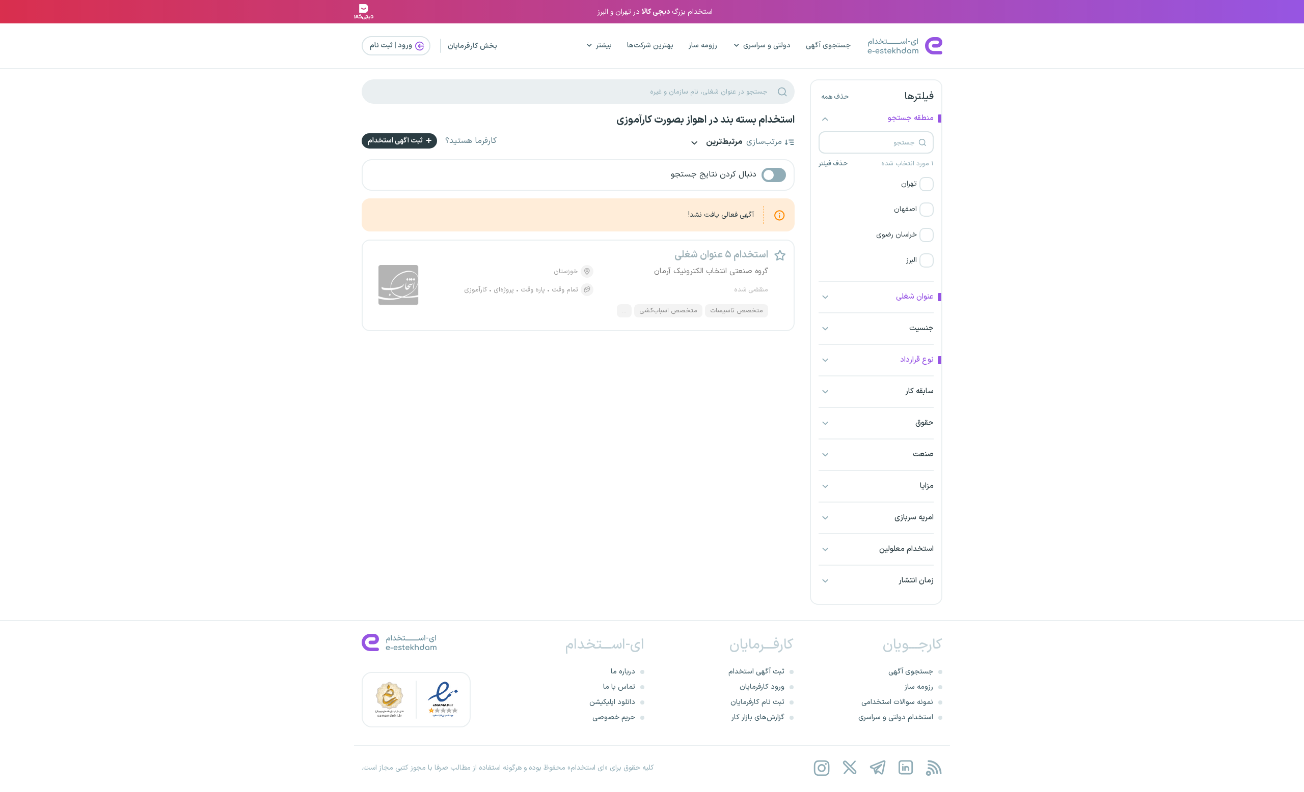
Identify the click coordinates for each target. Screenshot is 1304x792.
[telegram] (877, 768)
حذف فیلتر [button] (833, 164)
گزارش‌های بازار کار (757, 717)
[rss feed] (933, 768)
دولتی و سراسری (767, 45)
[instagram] (821, 768)
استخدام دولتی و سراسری (895, 717)
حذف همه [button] (835, 97)
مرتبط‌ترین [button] (723, 142)
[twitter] (849, 768)
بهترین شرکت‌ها (650, 45)
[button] (876, 184)
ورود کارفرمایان (762, 687)
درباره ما (623, 671)
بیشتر (604, 45)
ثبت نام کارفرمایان (757, 702)
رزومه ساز (703, 45)
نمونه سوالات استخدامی (897, 702)
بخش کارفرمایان (472, 46)
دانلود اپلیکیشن (612, 702)
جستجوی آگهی (828, 45)
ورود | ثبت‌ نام (392, 45)
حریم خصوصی (613, 717)
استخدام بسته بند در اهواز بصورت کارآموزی (705, 120)
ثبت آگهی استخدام (396, 140)
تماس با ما (619, 687)
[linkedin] (905, 768)
